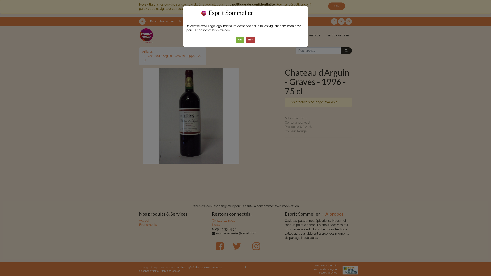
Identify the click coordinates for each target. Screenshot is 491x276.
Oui (240, 39)
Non (250, 39)
